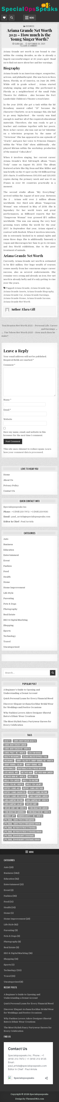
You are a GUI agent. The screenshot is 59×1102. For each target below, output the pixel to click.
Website (7, 419)
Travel (6, 641)
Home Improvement (14, 587)
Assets (7, 740)
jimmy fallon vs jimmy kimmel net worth (34, 760)
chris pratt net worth (14, 752)
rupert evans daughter (15, 792)
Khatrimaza (9, 768)
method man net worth (14, 776)
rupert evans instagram (15, 796)
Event (6, 560)
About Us (8, 480)
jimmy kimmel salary (13, 764)
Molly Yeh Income (30, 780)
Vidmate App (9, 815)
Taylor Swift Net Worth (15, 808)
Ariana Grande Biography (40, 291)
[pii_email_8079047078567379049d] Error (23, 831)
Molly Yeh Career (12, 780)
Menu (32, 17)
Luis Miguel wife (11, 772)
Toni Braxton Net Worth (39, 812)
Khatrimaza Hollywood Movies (31, 768)
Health (6, 577)
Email (7, 410)
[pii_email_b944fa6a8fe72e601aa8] (19, 835)
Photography (10, 609)
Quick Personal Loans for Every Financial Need (28, 698)
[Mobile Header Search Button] (11, 17)
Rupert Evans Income (38, 792)
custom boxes (34, 752)
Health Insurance (12, 756)
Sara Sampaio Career (38, 796)
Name (7, 400)
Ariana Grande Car (13, 295)
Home (6, 474)
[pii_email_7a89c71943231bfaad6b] (19, 819)
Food (6, 571)
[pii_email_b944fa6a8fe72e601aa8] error (22, 839)
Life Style (8, 593)
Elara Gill (19, 44)
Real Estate (9, 614)
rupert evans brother (33, 788)
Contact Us (9, 491)
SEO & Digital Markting (15, 620)
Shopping (8, 625)
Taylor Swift (32, 804)
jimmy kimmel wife (34, 764)
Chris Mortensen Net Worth (17, 748)
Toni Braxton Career (38, 808)
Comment (9, 365)
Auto (5, 539)
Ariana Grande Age (40, 288)
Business (30, 26)
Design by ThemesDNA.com (29, 1099)
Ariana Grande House (14, 298)
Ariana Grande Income (38, 298)
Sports (7, 631)
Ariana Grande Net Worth (16, 301)
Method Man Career (44, 772)
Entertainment (11, 555)
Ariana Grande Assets (14, 291)
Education (8, 550)
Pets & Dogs (9, 604)
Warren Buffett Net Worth (30, 815)
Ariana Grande (22, 288)
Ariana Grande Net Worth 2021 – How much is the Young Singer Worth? (29, 35)
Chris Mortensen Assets (25, 740)
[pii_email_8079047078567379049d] (20, 827)
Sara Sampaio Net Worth (37, 800)
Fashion (7, 566)
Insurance (8, 760)
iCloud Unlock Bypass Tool (35, 756)
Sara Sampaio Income (13, 800)
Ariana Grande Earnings (36, 295)
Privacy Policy (11, 485)
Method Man (26, 772)
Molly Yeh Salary (34, 784)
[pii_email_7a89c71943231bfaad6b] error (22, 823)
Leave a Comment (30, 46)
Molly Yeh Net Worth (13, 784)
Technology (9, 636)
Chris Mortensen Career (15, 744)
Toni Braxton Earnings (14, 812)
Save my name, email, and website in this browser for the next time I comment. (24, 434)
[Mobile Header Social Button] (4, 17)
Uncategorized (11, 647)
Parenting (8, 598)
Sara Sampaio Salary (13, 804)
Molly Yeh (32, 776)
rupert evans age (12, 788)
